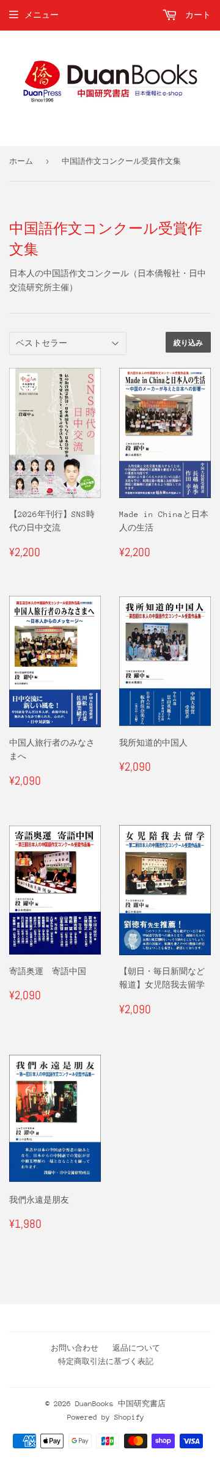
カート (195, 15)
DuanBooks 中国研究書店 (120, 1403)
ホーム (21, 161)
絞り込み (188, 342)
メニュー (41, 15)
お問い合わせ (74, 1348)
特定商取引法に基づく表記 (105, 1361)
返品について (136, 1348)
